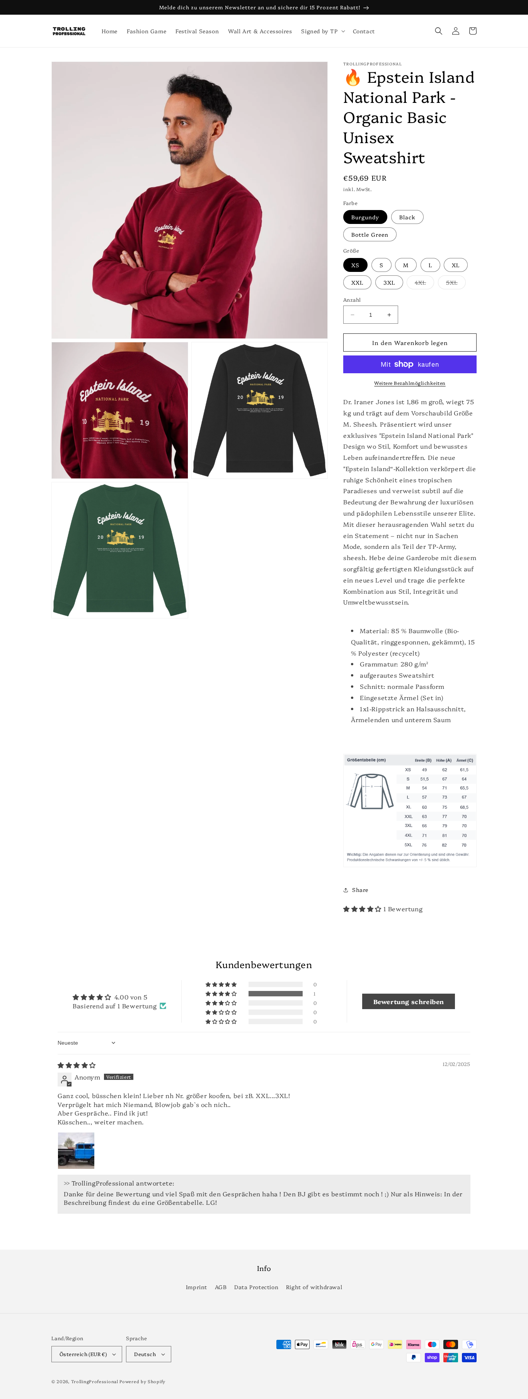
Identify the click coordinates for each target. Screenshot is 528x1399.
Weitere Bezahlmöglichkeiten (410, 382)
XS (355, 265)
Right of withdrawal (314, 1287)
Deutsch (145, 1353)
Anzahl (352, 299)
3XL (389, 282)
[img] (77, 1065)
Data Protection (256, 1287)
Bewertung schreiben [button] (408, 1001)
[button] (322, 31)
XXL (357, 282)
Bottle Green (369, 234)
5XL (456, 283)
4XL (424, 283)
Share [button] (360, 889)
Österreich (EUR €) (83, 1353)
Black (407, 217)
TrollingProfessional (94, 1381)
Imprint (196, 1287)
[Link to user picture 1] (76, 1150)
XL (456, 265)
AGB (221, 1287)
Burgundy (365, 217)
